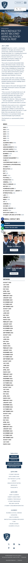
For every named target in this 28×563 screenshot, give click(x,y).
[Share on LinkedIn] (2, 225)
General (6, 182)
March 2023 (6, 372)
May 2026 (6, 289)
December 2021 (7, 404)
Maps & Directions (14, 476)
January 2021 (7, 428)
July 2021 (6, 415)
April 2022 (6, 396)
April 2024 (6, 343)
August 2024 (7, 335)
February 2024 (7, 348)
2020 (4, 127)
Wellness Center (14, 503)
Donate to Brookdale (14, 463)
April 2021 (6, 422)
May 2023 (6, 367)
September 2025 (8, 306)
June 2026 (6, 287)
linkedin (19, 544)
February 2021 (7, 426)
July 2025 (6, 311)
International (8, 193)
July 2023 (6, 363)
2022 (4, 131)
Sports (5, 210)
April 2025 (6, 317)
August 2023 (7, 361)
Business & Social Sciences (14, 512)
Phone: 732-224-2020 (11, 227)
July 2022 (6, 389)
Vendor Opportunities (14, 483)
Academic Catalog (14, 526)
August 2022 (7, 387)
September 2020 (8, 437)
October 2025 (7, 304)
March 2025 (6, 319)
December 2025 (7, 300)
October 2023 (7, 356)
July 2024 (6, 337)
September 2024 (8, 332)
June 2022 (6, 391)
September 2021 (8, 411)
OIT (4, 201)
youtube (14, 548)
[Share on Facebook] (2, 219)
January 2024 (7, 350)
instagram (14, 544)
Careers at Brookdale (14, 499)
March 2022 (6, 398)
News (5, 199)
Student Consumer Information (14, 505)
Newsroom (14, 485)
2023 (4, 134)
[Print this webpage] (2, 231)
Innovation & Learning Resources (14, 519)
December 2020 (7, 431)
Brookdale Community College (6, 5)
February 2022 (7, 400)
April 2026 (6, 291)
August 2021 (7, 413)
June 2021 (6, 418)
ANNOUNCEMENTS (8, 147)
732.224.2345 (23, 557)
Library (5, 197)
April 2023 (6, 369)
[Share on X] (2, 222)
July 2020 (6, 442)
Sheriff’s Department (14, 496)
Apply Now (14, 456)
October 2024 (7, 330)
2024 (4, 136)
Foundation (7, 179)
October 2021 (7, 409)
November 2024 (8, 328)
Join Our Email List (14, 466)
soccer (5, 206)
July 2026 (6, 284)
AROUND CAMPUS (8, 149)
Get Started (14, 249)
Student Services (14, 474)
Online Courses (14, 523)
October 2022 (7, 383)
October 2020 (7, 435)
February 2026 (7, 295)
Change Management (10, 158)
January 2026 (7, 297)
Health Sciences (8, 184)
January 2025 (7, 324)
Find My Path (14, 273)
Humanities (14, 515)
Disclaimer (20, 560)
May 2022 (6, 393)
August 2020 (7, 439)
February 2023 (7, 374)
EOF (4, 171)
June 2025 (6, 313)
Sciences (6, 203)
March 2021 (6, 424)
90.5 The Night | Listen (14, 478)
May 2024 (6, 341)
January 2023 (7, 376)
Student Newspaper (14, 501)
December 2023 (7, 352)
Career (5, 155)
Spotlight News (8, 212)
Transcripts (14, 487)
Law (4, 195)
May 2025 (6, 315)
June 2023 (6, 365)
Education (6, 169)
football (6, 177)
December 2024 (7, 326)
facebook (9, 548)
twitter (9, 544)
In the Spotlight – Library (11, 190)
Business (6, 153)
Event (5, 175)
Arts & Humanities (9, 151)
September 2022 (8, 385)
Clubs (5, 160)
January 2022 (7, 402)
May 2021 (6, 420)
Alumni (5, 145)
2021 (4, 129)
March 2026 (6, 293)
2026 (4, 140)
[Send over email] (2, 228)
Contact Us (14, 459)
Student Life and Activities (12, 214)
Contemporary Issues (10, 162)
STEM (14, 521)
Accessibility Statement (11, 560)
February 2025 (7, 321)
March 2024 (6, 345)
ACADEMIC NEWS (8, 142)
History (5, 186)
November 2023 (8, 354)
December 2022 (7, 378)
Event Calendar (14, 494)
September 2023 (8, 359)
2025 (4, 138)
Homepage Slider (8, 188)
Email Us (7, 223)
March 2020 (6, 444)
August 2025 (7, 308)
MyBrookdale (18, 2)
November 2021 (8, 407)
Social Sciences (8, 208)
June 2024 (6, 339)
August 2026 (7, 282)
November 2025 (8, 302)
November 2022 (8, 380)
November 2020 (8, 433)
